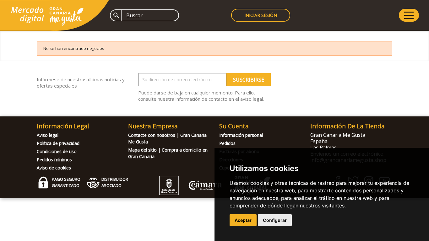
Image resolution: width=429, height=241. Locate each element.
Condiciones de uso (57, 151)
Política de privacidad (58, 143)
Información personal (241, 135)
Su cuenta (234, 126)
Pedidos (227, 143)
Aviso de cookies (54, 168)
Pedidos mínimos (54, 160)
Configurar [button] (275, 220)
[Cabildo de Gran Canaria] (190, 193)
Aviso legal (47, 135)
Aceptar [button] (243, 220)
